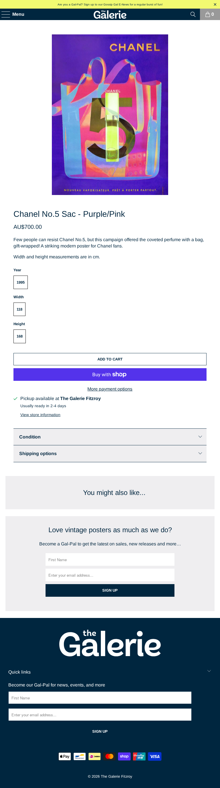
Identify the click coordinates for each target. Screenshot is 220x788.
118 (19, 309)
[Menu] (3, 14)
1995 (21, 282)
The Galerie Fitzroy (116, 776)
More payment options (109, 389)
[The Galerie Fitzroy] (110, 14)
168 (20, 336)
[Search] (193, 14)
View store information (40, 415)
